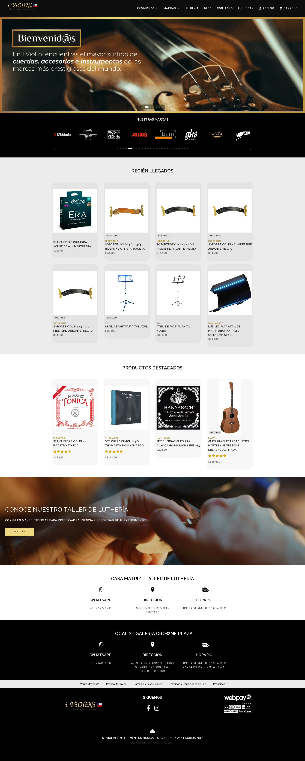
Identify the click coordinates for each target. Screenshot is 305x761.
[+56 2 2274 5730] (101, 601)
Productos (146, 8)
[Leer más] (62, 134)
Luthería (192, 8)
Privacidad (219, 684)
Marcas (170, 8)
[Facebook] (148, 707)
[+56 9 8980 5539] (101, 659)
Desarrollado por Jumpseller (152, 742)
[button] (142, 107)
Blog (208, 8)
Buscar (247, 8)
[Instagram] (156, 707)
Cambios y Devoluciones (148, 684)
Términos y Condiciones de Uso (187, 684)
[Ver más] (152, 521)
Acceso (268, 8)
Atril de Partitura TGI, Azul (126, 326)
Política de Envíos (116, 684)
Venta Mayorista (89, 684)
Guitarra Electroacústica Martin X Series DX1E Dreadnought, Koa (229, 445)
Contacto (225, 8)
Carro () (291, 8)
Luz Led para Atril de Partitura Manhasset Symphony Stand (224, 331)
